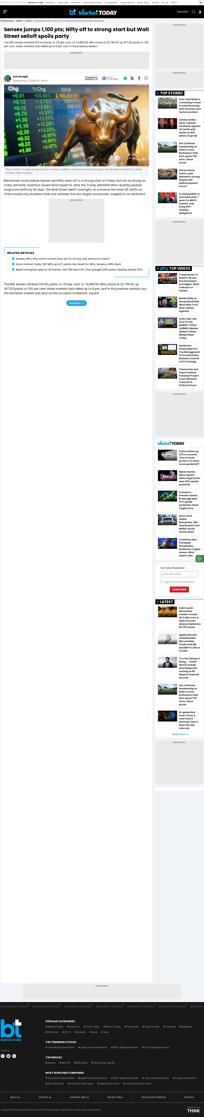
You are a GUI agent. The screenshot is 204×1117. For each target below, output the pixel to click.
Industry (81, 1032)
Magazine (187, 1026)
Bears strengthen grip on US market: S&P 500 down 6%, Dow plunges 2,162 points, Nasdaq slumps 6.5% (79, 269)
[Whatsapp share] (125, 78)
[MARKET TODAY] (171, 443)
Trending (170, 1026)
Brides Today (143, 2)
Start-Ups (53, 1032)
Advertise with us (79, 1097)
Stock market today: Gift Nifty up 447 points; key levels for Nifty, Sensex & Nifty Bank (68, 264)
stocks (29, 21)
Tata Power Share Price (138, 1083)
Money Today (113, 1026)
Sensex (52, 1062)
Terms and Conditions (153, 1097)
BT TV (68, 1032)
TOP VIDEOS (179, 268)
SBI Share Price (56, 1083)
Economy (74, 1026)
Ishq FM (155, 2)
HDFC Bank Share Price (125, 1047)
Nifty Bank (81, 1062)
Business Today (35, 2)
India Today (63, 2)
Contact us (45, 1097)
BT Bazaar (50, 2)
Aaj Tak (165, 2)
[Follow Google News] (110, 78)
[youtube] (8, 1056)
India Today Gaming (92, 2)
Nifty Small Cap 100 (104, 1062)
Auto (95, 1032)
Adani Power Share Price (94, 1047)
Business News (7, 21)
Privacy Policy (115, 1097)
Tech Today (92, 1026)
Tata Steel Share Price (157, 1047)
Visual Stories (152, 1026)
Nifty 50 (66, 1062)
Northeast (75, 2)
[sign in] (200, 12)
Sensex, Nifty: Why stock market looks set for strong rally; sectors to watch (63, 259)
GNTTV (174, 2)
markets (19, 21)
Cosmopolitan (111, 2)
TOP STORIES (171, 93)
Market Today (55, 1026)
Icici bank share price (82, 1083)
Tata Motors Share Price (61, 1047)
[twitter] (14, 1056)
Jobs (106, 1032)
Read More (75, 303)
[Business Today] (93, 11)
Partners (189, 1097)
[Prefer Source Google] (91, 78)
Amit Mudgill (20, 76)
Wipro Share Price (109, 1083)
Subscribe (182, 11)
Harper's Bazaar (127, 2)
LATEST (166, 602)
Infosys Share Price (185, 1078)
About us (15, 1097)
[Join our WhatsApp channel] (199, 561)
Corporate (132, 1026)
